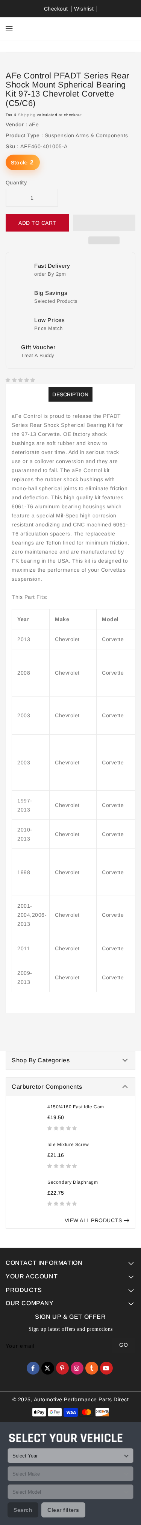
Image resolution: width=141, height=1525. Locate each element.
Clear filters (63, 1510)
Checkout (56, 9)
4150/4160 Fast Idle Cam (75, 1106)
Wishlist (84, 9)
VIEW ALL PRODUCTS (93, 1220)
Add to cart (37, 223)
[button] (63, 1128)
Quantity (16, 182)
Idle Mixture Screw (68, 1144)
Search (23, 1510)
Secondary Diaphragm (72, 1182)
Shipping (27, 115)
